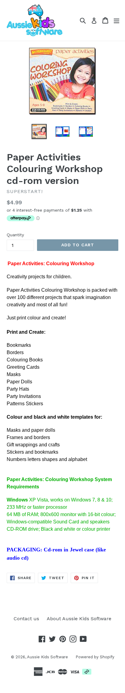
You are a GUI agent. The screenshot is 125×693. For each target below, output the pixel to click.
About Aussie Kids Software (79, 618)
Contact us (26, 618)
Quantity (15, 234)
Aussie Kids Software (47, 657)
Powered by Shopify (95, 657)
